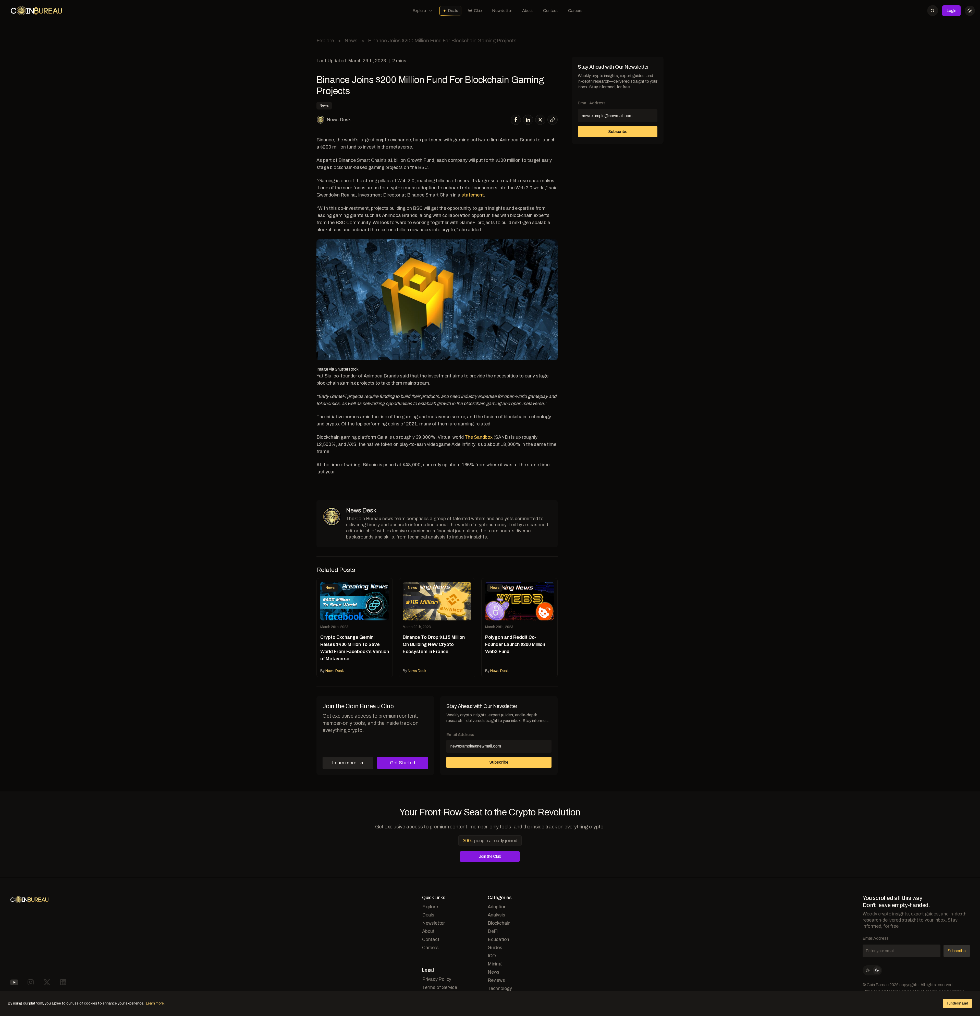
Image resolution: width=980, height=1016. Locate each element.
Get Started (402, 762)
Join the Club (490, 856)
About (527, 10)
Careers (575, 10)
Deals (453, 10)
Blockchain (499, 923)
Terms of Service (439, 987)
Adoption (497, 906)
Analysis (496, 914)
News (351, 40)
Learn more (344, 762)
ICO (492, 955)
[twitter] (540, 120)
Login (951, 10)
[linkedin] (528, 120)
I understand (957, 1003)
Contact (550, 10)
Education (498, 939)
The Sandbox (479, 437)
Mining (494, 963)
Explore (419, 10)
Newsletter (502, 10)
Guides (495, 947)
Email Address (460, 734)
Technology (500, 988)
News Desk (339, 119)
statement (472, 195)
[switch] (872, 970)
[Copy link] (552, 119)
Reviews (496, 980)
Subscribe (498, 762)
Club (478, 10)
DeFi (493, 931)
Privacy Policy (436, 979)
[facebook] (515, 119)
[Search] (932, 10)
